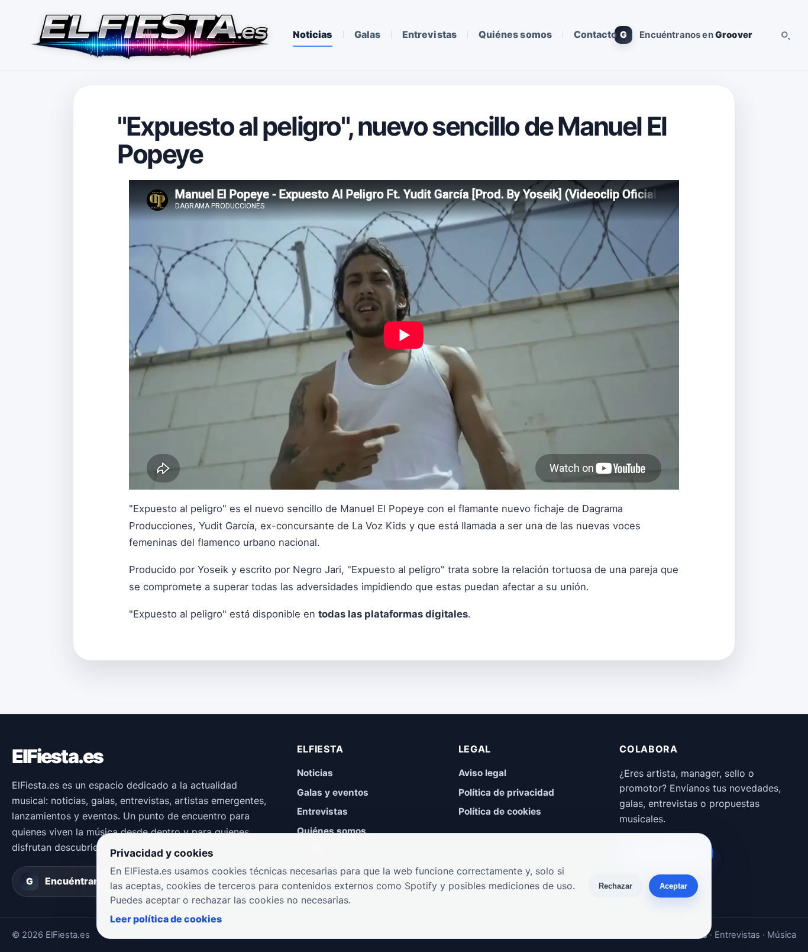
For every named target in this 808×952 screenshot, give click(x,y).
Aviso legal (482, 773)
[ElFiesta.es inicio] (149, 35)
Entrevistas (429, 34)
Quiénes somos (515, 34)
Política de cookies (499, 811)
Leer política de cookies (166, 919)
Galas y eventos (333, 792)
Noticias (312, 34)
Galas (367, 34)
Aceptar (673, 886)
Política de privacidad (506, 792)
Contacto (596, 34)
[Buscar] (785, 35)
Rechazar (615, 886)
